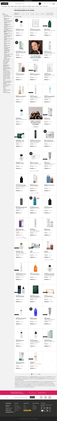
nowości (44, 6)
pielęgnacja (5, 6)
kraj (26, 6)
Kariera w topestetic (17, 406)
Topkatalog (25, 407)
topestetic (15, 8)
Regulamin (25, 408)
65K (49, 408)
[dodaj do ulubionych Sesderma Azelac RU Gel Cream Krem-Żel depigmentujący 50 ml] (41, 175)
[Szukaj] (40, 4)
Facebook (34, 407)
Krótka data (16, 409)
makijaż (9, 6)
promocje (33, 6)
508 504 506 (8, 403)
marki (2, 6)
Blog (15, 411)
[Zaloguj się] (45, 3)
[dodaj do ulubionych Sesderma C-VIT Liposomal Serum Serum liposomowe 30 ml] (27, 64)
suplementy (23, 6)
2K (49, 410)
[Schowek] (48, 3)
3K (44, 410)
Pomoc (24, 406)
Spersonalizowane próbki (27, 409)
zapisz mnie (32, 397)
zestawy (40, 6)
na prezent (37, 6)
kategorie (12, 6)
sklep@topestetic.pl (9, 412)
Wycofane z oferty (17, 410)
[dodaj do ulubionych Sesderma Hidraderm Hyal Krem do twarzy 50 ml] (55, 108)
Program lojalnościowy (18, 408)
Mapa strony (34, 409)
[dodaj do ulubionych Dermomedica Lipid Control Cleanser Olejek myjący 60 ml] (27, 330)
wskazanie (19, 6)
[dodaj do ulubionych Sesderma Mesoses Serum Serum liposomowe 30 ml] (55, 219)
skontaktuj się (35, 126)
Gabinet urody (8, 410)
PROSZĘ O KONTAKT (42, 392)
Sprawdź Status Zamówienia (8, 406)
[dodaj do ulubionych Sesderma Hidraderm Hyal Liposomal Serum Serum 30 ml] (55, 175)
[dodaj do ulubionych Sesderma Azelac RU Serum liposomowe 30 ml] (55, 241)
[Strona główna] (4, 4)
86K (44, 408)
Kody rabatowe (26, 411)
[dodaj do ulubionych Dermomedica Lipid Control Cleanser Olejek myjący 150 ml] (55, 197)
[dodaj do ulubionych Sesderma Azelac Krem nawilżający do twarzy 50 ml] (41, 241)
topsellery (29, 6)
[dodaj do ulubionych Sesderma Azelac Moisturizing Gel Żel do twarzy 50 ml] (27, 352)
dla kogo (15, 6)
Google (34, 408)
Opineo (34, 406)
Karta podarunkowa (26, 410)
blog (46, 6)
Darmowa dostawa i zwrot (18, 407)
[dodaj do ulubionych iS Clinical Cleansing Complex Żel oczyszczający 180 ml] (41, 308)
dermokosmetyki (23, 8)
